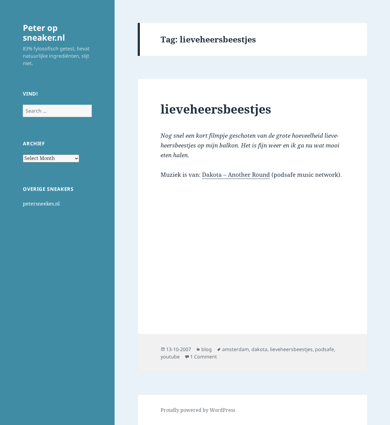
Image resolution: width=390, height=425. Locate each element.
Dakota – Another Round (236, 175)
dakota (259, 349)
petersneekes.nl (41, 203)
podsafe (324, 349)
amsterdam (235, 349)
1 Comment (203, 356)
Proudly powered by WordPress (198, 410)
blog (206, 349)
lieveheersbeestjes (216, 109)
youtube (170, 356)
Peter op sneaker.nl (44, 32)
